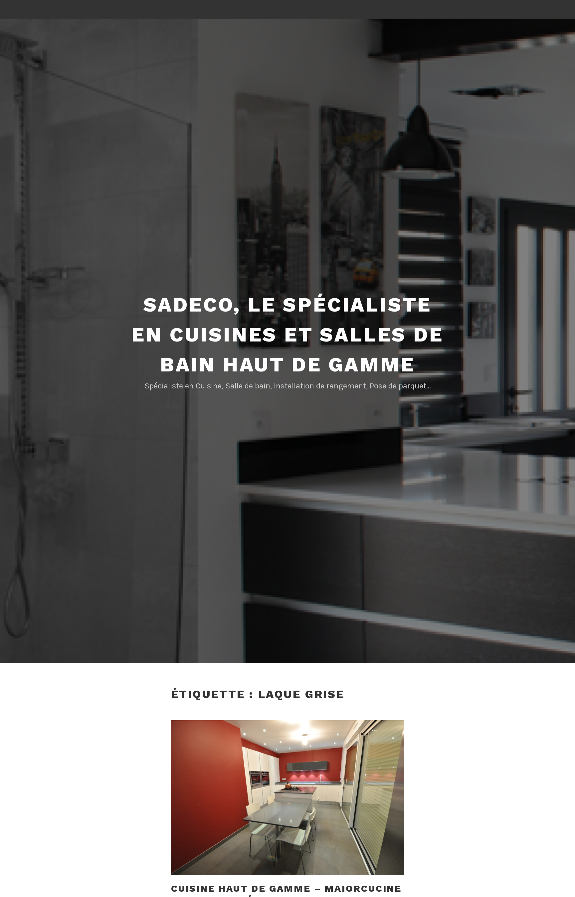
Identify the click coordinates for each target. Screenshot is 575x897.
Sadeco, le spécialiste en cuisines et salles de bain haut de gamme (287, 334)
